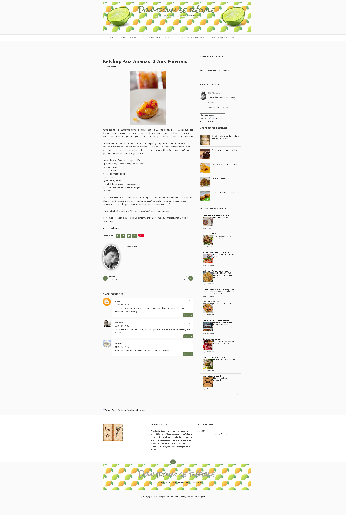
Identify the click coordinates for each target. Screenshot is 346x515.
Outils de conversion (193, 37)
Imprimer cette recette (112, 228)
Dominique (131, 245)
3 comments (110, 67)
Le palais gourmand (212, 376)
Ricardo (189, 136)
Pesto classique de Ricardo (224, 359)
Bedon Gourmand (211, 302)
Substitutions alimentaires (161, 37)
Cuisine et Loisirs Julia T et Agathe (218, 289)
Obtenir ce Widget (208, 121)
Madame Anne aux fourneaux (216, 252)
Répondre (188, 315)
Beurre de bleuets (220, 217)
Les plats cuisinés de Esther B (216, 215)
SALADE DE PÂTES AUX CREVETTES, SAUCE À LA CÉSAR (222, 275)
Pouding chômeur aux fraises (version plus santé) (224, 342)
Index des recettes (130, 37)
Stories (114, 279)
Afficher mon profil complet (220, 107)
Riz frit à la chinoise (221, 178)
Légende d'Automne (212, 234)
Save (142, 236)
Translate (219, 118)
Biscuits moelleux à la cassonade (221, 379)
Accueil (110, 37)
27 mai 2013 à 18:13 (123, 326)
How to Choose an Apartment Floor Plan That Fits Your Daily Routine (218, 293)
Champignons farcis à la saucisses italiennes (222, 323)
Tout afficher (237, 395)
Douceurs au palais (211, 339)
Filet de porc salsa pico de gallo (223, 255)
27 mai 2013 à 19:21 (123, 347)
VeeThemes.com (177, 496)
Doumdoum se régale (176, 9)
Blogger (224, 434)
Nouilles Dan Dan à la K (222, 304)
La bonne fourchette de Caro (216, 320)
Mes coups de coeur (223, 37)
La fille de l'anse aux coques (215, 271)
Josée (177, 129)
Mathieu (119, 343)
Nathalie (119, 322)
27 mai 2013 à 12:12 (123, 305)
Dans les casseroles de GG (214, 357)
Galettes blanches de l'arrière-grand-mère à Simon (225, 137)
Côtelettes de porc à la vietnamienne (222, 237)
